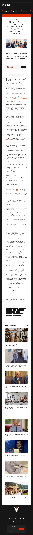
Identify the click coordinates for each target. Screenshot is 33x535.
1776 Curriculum (15, 308)
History (15, 313)
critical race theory (13, 122)
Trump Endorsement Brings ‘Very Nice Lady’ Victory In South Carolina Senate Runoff (15, 456)
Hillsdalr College (9, 313)
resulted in (9, 139)
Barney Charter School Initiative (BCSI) (14, 137)
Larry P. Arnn (20, 313)
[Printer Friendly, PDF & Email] (23, 75)
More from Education (11, 325)
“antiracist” (8, 264)
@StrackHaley (12, 67)
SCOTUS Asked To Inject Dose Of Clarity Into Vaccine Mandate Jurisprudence (16, 477)
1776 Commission (9, 105)
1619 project (18, 190)
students (15, 315)
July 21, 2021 (18, 101)
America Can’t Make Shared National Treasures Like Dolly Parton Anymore (16, 498)
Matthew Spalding (9, 315)
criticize (13, 262)
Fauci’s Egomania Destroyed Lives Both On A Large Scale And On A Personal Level (16, 435)
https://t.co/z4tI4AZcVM (12, 98)
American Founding (22, 308)
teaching (19, 315)
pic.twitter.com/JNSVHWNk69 (21, 98)
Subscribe (21, 528)
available (13, 206)
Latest (6, 416)
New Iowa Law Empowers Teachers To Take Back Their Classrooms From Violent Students (16, 408)
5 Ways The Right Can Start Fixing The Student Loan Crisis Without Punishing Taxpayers (15, 345)
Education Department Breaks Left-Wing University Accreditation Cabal (16, 387)
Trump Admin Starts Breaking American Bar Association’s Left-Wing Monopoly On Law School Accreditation (16, 366)
